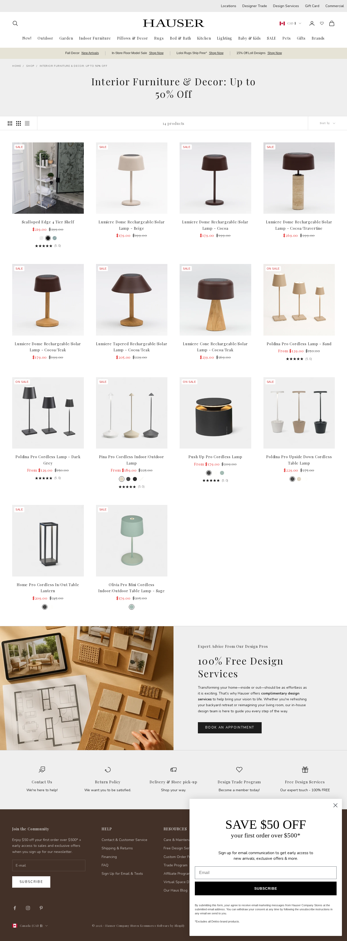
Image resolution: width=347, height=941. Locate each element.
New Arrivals (90, 53)
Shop (30, 66)
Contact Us (42, 781)
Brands (318, 38)
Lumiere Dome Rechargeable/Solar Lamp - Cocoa (215, 224)
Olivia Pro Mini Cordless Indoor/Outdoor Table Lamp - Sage (131, 587)
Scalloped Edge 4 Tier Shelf (48, 221)
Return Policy (107, 781)
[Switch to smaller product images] (18, 123)
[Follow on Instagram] (27, 908)
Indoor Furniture (95, 38)
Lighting (224, 38)
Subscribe (31, 882)
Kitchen (204, 38)
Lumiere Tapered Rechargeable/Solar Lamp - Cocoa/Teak (131, 346)
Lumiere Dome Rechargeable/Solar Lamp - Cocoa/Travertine (299, 224)
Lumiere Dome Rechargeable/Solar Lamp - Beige (132, 224)
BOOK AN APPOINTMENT (229, 727)
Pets (286, 38)
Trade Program (175, 865)
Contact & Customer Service (124, 839)
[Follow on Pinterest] (41, 908)
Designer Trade (254, 6)
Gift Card (312, 6)
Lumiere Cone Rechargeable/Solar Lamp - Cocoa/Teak (215, 346)
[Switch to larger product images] (10, 123)
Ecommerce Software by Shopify (162, 926)
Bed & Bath (180, 38)
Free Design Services (305, 781)
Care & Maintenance (180, 839)
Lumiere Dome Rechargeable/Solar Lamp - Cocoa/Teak (48, 346)
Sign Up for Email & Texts (122, 873)
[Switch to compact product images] (27, 123)
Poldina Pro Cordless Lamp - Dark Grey (48, 459)
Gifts (301, 38)
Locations (228, 6)
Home (16, 66)
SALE (271, 38)
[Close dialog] (335, 805)
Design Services (286, 6)
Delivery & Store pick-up (173, 781)
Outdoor (45, 38)
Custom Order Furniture (183, 856)
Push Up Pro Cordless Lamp (215, 456)
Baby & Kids (249, 38)
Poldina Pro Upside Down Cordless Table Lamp (299, 459)
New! (26, 38)
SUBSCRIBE (265, 888)
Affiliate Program (177, 873)
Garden (66, 38)
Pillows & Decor (132, 38)
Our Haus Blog (175, 890)
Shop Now (156, 53)
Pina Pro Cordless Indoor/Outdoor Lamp (131, 459)
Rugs (159, 38)
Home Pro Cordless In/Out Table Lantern (48, 587)
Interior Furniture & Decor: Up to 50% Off (73, 66)
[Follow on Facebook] (14, 908)
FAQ (105, 865)
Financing (109, 856)
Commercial (334, 6)
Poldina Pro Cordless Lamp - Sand (299, 343)
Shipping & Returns (117, 848)
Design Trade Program (239, 781)
